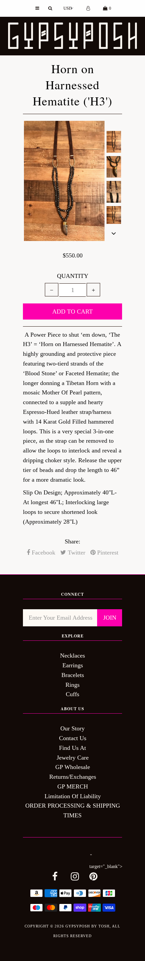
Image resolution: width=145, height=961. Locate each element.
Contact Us (72, 738)
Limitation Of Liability (73, 796)
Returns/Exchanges (72, 776)
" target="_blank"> (105, 861)
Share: (72, 541)
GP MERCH (72, 786)
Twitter (75, 552)
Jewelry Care (73, 757)
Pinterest (106, 552)
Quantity (72, 276)
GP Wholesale (72, 767)
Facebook (42, 552)
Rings (72, 684)
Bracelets (72, 675)
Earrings (72, 665)
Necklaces (72, 655)
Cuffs (72, 694)
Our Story (72, 728)
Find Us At (72, 747)
